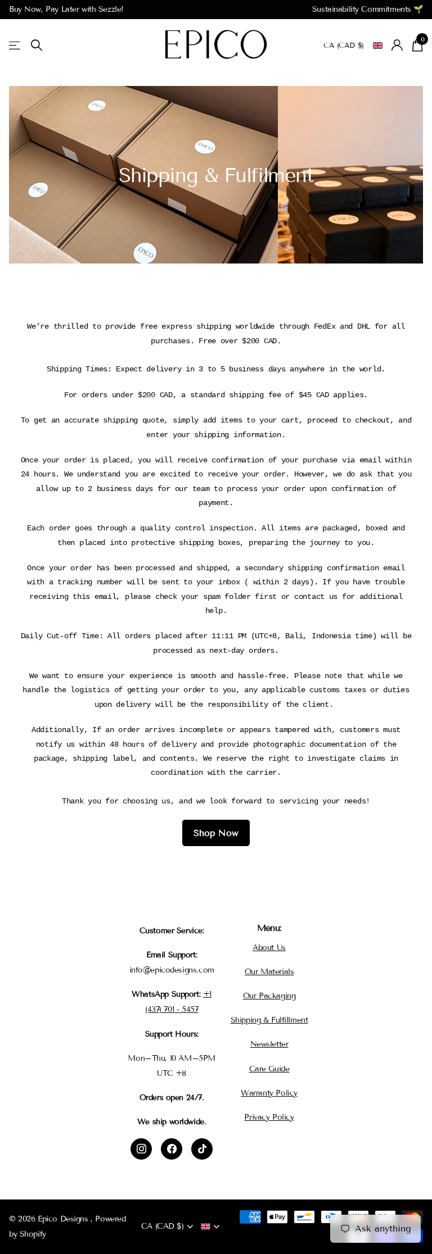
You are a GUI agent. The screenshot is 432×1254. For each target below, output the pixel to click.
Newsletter (269, 1044)
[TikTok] (202, 1149)
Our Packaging (269, 996)
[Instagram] (141, 1149)
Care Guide (269, 1069)
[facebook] (171, 1149)
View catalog (15, 45)
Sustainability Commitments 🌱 (367, 9)
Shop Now (216, 833)
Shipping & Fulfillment (269, 1020)
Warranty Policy (269, 1093)
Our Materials (269, 971)
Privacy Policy (269, 1117)
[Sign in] (397, 45)
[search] (36, 45)
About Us (269, 947)
